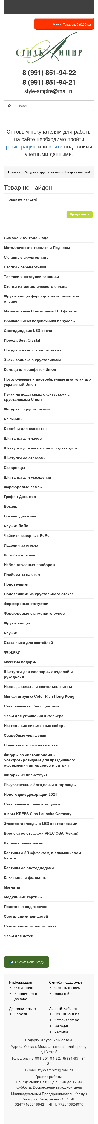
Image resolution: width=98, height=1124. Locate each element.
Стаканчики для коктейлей (28, 642)
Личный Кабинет (66, 1014)
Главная (14, 172)
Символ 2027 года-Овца (26, 237)
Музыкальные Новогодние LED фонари (40, 311)
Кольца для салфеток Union (30, 369)
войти (55, 146)
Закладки (61, 1026)
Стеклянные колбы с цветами (31, 706)
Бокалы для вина (20, 516)
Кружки (11, 632)
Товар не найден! (77, 172)
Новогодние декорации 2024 (30, 794)
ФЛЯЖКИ (12, 652)
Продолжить (79, 214)
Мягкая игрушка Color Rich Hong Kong (39, 696)
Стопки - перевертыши (25, 266)
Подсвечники (16, 584)
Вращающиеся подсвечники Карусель (39, 320)
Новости (20, 1014)
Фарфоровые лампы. (24, 486)
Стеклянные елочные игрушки (32, 804)
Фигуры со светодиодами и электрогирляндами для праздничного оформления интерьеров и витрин (40, 760)
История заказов (66, 1020)
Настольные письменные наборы (35, 725)
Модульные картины (23, 896)
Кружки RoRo (16, 525)
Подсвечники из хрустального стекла (39, 593)
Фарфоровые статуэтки (26, 603)
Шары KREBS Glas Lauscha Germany (37, 813)
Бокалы (11, 506)
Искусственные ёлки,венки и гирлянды (40, 784)
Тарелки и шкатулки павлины (31, 276)
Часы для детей (18, 935)
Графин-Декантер (20, 496)
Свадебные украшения (25, 735)
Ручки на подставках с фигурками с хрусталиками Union (37, 396)
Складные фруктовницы (26, 257)
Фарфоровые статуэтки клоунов (34, 613)
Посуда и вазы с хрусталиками (33, 349)
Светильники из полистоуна (30, 925)
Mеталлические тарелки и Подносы (37, 247)
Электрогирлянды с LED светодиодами (40, 823)
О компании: (23, 987)
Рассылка (61, 1032)
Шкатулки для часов (23, 438)
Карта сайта (63, 993)
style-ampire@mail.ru (49, 91)
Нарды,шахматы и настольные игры (38, 686)
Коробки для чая (19, 554)
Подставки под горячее (25, 906)
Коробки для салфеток (25, 428)
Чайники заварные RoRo (27, 535)
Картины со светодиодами (29, 867)
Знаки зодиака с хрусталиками (32, 359)
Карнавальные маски (23, 842)
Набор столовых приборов (29, 564)
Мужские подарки (20, 661)
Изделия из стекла (21, 545)
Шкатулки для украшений (27, 477)
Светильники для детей (26, 916)
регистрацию (21, 146)
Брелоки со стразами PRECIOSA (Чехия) (41, 833)
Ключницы (14, 418)
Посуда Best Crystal (22, 340)
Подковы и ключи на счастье (31, 744)
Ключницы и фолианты (25, 877)
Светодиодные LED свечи (28, 330)
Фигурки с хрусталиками (27, 409)
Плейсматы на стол (22, 574)
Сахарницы (14, 467)
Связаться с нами (67, 987)
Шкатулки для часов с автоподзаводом (40, 447)
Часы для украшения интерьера (34, 715)
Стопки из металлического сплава (35, 286)
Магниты (12, 887)
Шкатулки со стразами (25, 457)
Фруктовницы (17, 622)
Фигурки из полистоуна (26, 774)
